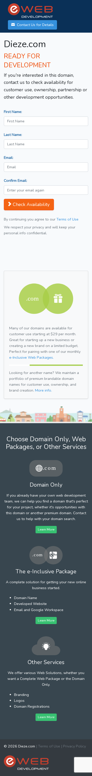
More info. (43, 390)
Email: (8, 157)
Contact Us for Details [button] (35, 24)
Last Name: (13, 134)
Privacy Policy (74, 746)
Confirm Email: (15, 180)
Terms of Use (67, 219)
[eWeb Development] (26, 762)
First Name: (13, 111)
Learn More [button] (46, 529)
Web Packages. (31, 357)
